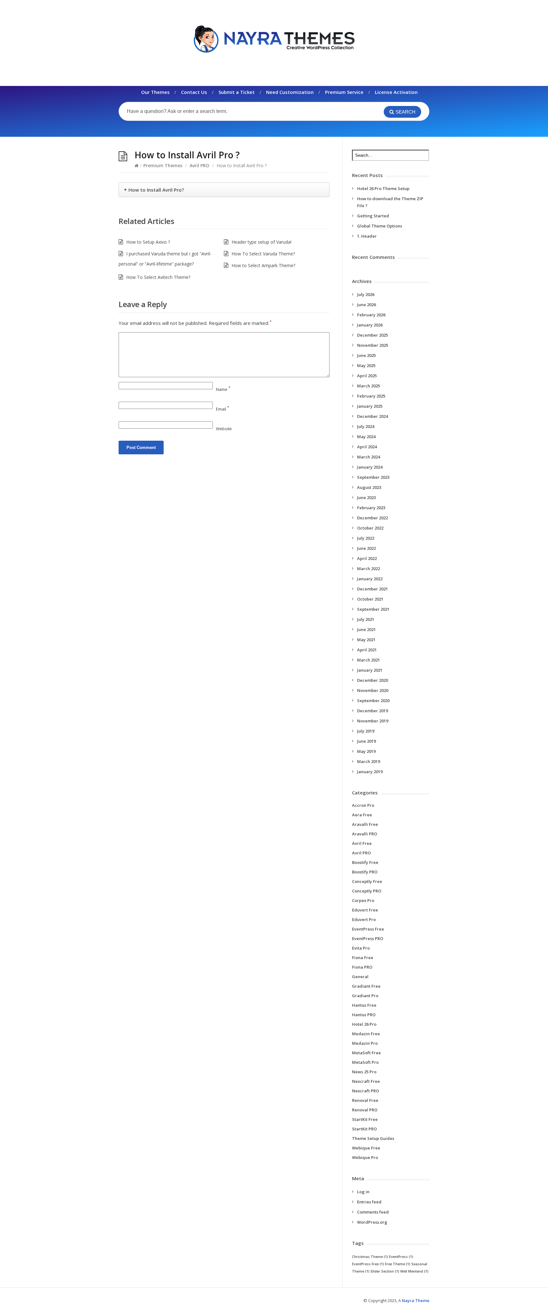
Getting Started (373, 216)
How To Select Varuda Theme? (263, 254)
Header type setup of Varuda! (261, 242)
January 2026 (369, 325)
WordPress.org (372, 1222)
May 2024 (366, 436)
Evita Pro (361, 948)
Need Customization (290, 92)
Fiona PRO (362, 967)
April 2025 (367, 376)
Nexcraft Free (366, 1081)
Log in (363, 1192)
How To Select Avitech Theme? (158, 277)
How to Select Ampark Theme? (263, 265)
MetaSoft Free (366, 1053)
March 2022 (368, 568)
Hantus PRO (363, 1014)
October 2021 (370, 599)
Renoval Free (365, 1100)
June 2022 (366, 548)
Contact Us (194, 92)
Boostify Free (365, 862)
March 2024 (368, 457)
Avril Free (362, 843)
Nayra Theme (415, 1300)
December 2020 (372, 680)
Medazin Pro (365, 1043)
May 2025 (366, 365)
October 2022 (370, 528)
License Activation (396, 92)
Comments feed (373, 1212)
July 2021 (365, 619)
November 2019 (372, 721)
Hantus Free (364, 1005)
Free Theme (397, 1264)
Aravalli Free (365, 824)
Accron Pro (363, 805)
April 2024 (367, 447)
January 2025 (369, 406)
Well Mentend (414, 1271)
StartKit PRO (364, 1129)
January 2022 (369, 579)
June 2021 (366, 629)
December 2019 (372, 711)
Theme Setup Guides (373, 1138)
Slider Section (384, 1271)
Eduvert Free (365, 910)
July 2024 (365, 426)
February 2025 (371, 396)
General (360, 976)
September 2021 (373, 609)
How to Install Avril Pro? (156, 190)
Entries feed (369, 1202)
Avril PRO (199, 165)
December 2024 (372, 416)
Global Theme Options (379, 226)
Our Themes (155, 92)
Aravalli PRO (364, 834)
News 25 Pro (364, 1072)
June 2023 (366, 497)
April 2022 (367, 558)
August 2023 (369, 487)
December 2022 (372, 518)
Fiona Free (362, 957)
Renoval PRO (364, 1110)
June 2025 (366, 355)
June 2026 (366, 304)
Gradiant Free (366, 986)
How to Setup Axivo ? (148, 242)
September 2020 (373, 700)
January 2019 (369, 771)
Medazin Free (366, 1034)
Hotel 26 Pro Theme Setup (383, 188)
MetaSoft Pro (365, 1062)
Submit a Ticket (237, 92)
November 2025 (372, 345)
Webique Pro (365, 1157)
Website (224, 428)
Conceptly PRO (366, 891)
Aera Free (362, 815)
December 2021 (372, 589)
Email (222, 409)
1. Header (367, 236)
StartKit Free (365, 1119)
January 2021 (369, 670)
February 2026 (371, 315)
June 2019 (366, 741)
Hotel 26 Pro (364, 1024)
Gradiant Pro (365, 995)
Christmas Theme (370, 1256)
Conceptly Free (367, 881)
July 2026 (365, 294)
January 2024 (369, 467)
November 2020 (372, 690)
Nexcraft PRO (365, 1091)
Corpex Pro (363, 900)
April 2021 (367, 650)
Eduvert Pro (364, 919)
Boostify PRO (364, 872)
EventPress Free (368, 929)
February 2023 (371, 507)
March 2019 (368, 761)
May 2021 (366, 639)
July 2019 (365, 731)
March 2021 (368, 660)
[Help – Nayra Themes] (274, 38)
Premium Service (344, 92)
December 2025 (372, 335)
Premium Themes (162, 165)
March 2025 (368, 386)
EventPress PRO (367, 938)
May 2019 (366, 751)
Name (223, 389)
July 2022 (365, 538)
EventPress (401, 1256)
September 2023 (373, 477)
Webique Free (366, 1148)
